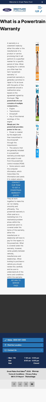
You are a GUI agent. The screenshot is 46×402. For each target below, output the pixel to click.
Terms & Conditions (16, 374)
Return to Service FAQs (16, 283)
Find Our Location (14, 345)
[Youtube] (31, 384)
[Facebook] (14, 384)
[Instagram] (25, 384)
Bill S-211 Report (17, 377)
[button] (40, 7)
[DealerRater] (20, 384)
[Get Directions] (37, 11)
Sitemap (35, 371)
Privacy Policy (31, 374)
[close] (42, 2)
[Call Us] (40, 11)
